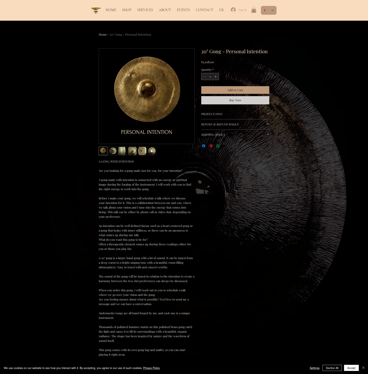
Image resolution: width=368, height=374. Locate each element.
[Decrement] (204, 76)
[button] (145, 10)
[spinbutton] (210, 76)
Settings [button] (315, 368)
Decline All (332, 368)
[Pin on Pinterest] (211, 146)
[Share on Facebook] (203, 146)
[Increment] (216, 76)
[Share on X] (225, 146)
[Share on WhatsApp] (218, 146)
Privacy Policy (151, 368)
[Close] (363, 368)
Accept (351, 368)
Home (103, 34)
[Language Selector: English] (269, 10)
